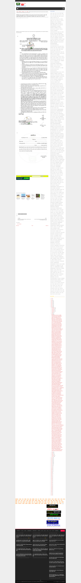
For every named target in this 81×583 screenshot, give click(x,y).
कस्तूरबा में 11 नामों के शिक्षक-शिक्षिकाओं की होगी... (56, 430)
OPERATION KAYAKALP (53, 186)
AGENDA (56, 23)
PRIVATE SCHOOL (52, 206)
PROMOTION (57, 206)
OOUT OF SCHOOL (52, 185)
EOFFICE (61, 103)
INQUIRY (56, 136)
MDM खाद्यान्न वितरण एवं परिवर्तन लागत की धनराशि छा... (57, 428)
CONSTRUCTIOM (62, 76)
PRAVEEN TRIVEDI (52, 202)
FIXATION (55, 113)
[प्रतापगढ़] (37, 500)
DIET (53, 89)
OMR (62, 182)
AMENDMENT (52, 27)
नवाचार (51, 289)
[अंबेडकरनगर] (18, 499)
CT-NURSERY (56, 80)
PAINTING (58, 189)
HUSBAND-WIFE (62, 129)
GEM (51, 116)
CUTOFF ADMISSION (53, 83)
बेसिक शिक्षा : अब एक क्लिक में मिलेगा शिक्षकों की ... (56, 332)
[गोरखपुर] (17, 500)
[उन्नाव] (37, 499)
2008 (51, 469)
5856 (60, 14)
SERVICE (55, 238)
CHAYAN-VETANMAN (52, 63)
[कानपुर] (47, 499)
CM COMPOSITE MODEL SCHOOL (54, 69)
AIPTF (58, 24)
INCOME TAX (61, 133)
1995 (51, 483)
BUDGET (51, 53)
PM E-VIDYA (60, 195)
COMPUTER (57, 76)
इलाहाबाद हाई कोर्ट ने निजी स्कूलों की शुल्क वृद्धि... (56, 370)
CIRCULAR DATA (52, 67)
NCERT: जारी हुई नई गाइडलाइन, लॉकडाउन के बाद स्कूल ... (57, 400)
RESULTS (61, 219)
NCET (53, 175)
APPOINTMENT (60, 33)
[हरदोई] (61, 503)
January (53, 456)
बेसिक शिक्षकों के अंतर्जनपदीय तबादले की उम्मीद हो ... (57, 335)
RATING (63, 212)
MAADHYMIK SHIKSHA (53, 153)
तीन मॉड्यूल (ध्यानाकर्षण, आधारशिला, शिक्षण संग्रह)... (57, 339)
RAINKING (51, 212)
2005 (51, 472)
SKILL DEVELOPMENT (59, 248)
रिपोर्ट (60, 292)
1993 (51, 484)
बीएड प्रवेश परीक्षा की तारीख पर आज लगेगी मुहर (56, 411)
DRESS (62, 93)
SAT (57, 226)
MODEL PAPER (54, 169)
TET (55, 265)
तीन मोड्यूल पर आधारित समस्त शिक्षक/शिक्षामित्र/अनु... (57, 382)
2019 (51, 457)
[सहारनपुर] (43, 503)
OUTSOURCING (52, 189)
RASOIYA (60, 212)
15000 (55, 13)
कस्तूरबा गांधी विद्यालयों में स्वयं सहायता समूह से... (56, 442)
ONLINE (51, 183)
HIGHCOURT (52, 126)
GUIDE (63, 119)
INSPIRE (62, 136)
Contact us (63, 530)
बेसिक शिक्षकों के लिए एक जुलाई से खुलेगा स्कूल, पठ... (57, 336)
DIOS (51, 90)
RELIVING (58, 216)
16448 (58, 13)
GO (25, 11)
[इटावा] (31, 499)
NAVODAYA (61, 172)
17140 (60, 13)
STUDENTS (55, 255)
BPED (54, 50)
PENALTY (57, 192)
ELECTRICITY (58, 100)
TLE (60, 265)
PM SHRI (62, 196)
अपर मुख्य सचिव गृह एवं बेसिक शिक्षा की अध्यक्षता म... (57, 338)
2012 (51, 465)
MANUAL (54, 159)
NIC (57, 176)
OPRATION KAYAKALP (59, 186)
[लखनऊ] (17, 503)
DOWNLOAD (55, 93)
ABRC (25, 530)
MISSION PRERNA (58, 166)
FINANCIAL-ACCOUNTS (53, 110)
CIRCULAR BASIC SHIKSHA (57, 66)
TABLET (53, 259)
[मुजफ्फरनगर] (50, 502)
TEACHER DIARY (59, 259)
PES (57, 193)
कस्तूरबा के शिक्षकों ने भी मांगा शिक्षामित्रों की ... (56, 381)
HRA (57, 129)
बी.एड (61, 291)
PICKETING (62, 193)
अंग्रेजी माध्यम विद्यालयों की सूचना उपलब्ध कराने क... (57, 427)
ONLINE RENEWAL (55, 183)
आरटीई (61, 285)
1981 (51, 490)
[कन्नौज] (44, 499)
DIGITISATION (59, 89)
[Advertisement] (32, 25)
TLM (62, 265)
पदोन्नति (53, 289)
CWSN (57, 83)
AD (59, 20)
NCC (62, 173)
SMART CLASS (58, 249)
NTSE (51, 182)
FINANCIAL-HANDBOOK (60, 110)
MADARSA (58, 153)
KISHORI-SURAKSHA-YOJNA (56, 146)
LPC (57, 152)
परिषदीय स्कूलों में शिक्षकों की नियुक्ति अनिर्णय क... (56, 448)
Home (17, 11)
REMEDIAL (61, 216)
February (53, 455)
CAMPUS (57, 57)
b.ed (53, 40)
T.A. (63, 258)
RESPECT (56, 219)
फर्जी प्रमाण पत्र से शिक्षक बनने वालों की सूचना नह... (57, 443)
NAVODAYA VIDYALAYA (53, 173)
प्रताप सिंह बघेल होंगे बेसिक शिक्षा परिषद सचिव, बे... (56, 333)
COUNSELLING (60, 79)
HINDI (62, 126)
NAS (56, 172)
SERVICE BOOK (58, 238)
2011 (51, 466)
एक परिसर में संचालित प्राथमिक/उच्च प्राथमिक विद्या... (57, 321)
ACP (53, 20)
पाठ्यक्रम (59, 289)
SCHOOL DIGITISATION (60, 229)
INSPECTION (59, 136)
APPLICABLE (51, 33)
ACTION (58, 20)
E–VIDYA (55, 96)
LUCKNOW (59, 152)
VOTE (55, 282)
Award (39, 530)
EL (63, 99)
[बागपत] (22, 502)
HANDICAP (55, 120)
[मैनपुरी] (58, 502)
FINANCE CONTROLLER (60, 109)
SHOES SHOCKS (58, 246)
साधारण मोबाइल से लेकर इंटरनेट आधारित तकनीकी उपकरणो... (58, 395)
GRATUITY (51, 119)
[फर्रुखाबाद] (43, 500)
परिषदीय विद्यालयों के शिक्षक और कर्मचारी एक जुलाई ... (57, 324)
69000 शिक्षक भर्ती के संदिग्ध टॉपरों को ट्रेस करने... (57, 412)
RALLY (54, 212)
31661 (53, 14)
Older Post (47, 225)
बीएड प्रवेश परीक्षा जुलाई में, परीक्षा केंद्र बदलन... (56, 433)
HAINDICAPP (52, 120)
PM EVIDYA (55, 196)
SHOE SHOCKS (52, 245)
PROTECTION (61, 209)
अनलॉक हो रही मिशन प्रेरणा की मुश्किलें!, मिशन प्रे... (57, 435)
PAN (63, 189)
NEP (61, 175)
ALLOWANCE (58, 26)
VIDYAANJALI (59, 278)
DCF (52, 86)
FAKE (63, 106)
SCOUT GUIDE (62, 232)
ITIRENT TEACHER (60, 143)
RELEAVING (51, 216)
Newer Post (17, 225)
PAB (55, 189)
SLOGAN (51, 249)
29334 (62, 13)
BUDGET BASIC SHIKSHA (56, 53)
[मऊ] (35, 502)
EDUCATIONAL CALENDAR (53, 99)
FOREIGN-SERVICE (61, 113)
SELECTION (51, 236)
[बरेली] (54, 500)
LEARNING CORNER (52, 149)
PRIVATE (62, 205)
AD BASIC (62, 20)
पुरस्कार (61, 289)
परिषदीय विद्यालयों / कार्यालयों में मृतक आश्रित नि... (56, 364)
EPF (62, 103)
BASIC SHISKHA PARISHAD (53, 46)
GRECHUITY (55, 119)
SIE (62, 246)
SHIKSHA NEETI (60, 239)
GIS (56, 116)
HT (58, 129)
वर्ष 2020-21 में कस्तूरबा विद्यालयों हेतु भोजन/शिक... (57, 355)
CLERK (62, 67)
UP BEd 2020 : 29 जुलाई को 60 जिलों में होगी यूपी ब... (57, 398)
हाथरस (63, 503)
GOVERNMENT (61, 116)
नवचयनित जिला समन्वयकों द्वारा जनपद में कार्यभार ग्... (57, 419)
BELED (54, 47)
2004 (51, 473)
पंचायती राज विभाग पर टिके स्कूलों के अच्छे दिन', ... (56, 353)
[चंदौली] (20, 500)
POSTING (61, 199)
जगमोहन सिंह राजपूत (52, 288)
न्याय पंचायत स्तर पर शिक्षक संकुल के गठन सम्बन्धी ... (57, 372)
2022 (51, 304)
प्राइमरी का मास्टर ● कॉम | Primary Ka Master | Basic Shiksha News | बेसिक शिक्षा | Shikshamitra (32, 581)
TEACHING (51, 262)
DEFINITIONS (61, 86)
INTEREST (61, 140)
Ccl (50, 530)
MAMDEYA (56, 156)
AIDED (51, 24)
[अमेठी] (23, 499)
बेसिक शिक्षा (54, 292)
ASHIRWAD (56, 36)
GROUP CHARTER (59, 119)
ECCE (58, 96)
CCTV (52, 60)
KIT (60, 146)
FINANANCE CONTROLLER (53, 109)
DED (54, 86)
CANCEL (60, 57)
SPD (50, 252)
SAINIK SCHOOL (55, 222)
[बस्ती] (62, 500)
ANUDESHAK (55, 30)
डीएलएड (56, 288)
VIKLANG (62, 279)
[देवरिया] (31, 500)
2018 (51, 458)
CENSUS (59, 60)
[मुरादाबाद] (53, 502)
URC (60, 272)
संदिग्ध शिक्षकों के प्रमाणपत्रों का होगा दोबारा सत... (56, 445)
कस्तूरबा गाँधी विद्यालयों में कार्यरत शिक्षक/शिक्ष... (56, 384)
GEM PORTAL (53, 116)
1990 (51, 486)
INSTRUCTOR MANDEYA (53, 139)
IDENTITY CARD (61, 130)
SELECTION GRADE (56, 236)
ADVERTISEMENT (52, 23)
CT (54, 80)
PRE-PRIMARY (61, 202)
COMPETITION (60, 73)
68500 (55, 16)
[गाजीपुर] (62, 499)
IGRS (55, 132)
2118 (51, 298)
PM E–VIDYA (51, 196)
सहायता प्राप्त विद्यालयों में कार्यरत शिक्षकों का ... (56, 356)
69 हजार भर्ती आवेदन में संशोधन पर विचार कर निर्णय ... (57, 434)
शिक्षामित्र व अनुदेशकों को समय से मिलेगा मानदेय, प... (57, 352)
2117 (51, 299)
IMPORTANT (52, 133)
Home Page (18, 530)
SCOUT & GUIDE (52, 232)
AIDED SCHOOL (55, 24)
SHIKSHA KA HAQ (55, 239)
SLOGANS (54, 249)
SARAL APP (55, 226)
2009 (51, 468)
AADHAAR (62, 16)
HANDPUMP (56, 122)
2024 (51, 302)
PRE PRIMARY (57, 202)
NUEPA (55, 182)
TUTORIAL (55, 269)
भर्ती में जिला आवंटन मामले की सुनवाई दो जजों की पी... (57, 432)
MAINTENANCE (52, 156)
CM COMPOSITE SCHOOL (53, 70)
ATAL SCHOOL (52, 37)
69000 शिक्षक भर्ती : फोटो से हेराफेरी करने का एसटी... (57, 413)
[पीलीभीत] (34, 500)
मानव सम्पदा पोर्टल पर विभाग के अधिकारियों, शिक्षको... (57, 316)
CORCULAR (51, 79)
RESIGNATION (52, 219)
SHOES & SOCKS (57, 245)
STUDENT (51, 255)
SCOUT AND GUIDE (57, 232)
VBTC (57, 275)
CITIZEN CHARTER (57, 67)
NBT (60, 173)
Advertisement (29, 530)
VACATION (55, 275)
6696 (51, 16)
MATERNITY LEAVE (62, 159)
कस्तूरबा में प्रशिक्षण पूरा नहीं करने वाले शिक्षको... (56, 379)
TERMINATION (52, 265)
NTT (53, 182)
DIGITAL (56, 89)
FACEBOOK (61, 106)
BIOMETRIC (59, 47)
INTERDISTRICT (57, 140)
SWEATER (58, 258)
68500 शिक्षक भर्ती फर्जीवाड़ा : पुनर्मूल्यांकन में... (56, 396)
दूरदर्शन (58, 288)
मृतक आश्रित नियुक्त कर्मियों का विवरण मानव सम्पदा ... (57, 354)
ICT (50, 130)
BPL (56, 50)
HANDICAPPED (52, 122)
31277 (51, 14)
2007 (51, 470)
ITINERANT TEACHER (54, 143)
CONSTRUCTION (52, 77)
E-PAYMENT (51, 96)
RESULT (58, 219)
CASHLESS (63, 57)
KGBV (51, 146)
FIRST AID (51, 113)
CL (60, 67)
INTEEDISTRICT (52, 140)
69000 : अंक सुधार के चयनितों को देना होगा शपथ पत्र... (57, 397)
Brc (44, 530)
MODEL (51, 169)
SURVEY (51, 258)
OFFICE (60, 182)
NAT (58, 172)
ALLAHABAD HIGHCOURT (53, 26)
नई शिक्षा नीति (61, 288)
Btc (47, 530)
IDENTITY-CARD (52, 132)
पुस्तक (63, 289)
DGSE (51, 89)
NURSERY (58, 182)
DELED (51, 87)
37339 (58, 14)
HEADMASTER (60, 122)
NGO (56, 176)
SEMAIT (60, 236)
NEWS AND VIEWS (52, 176)
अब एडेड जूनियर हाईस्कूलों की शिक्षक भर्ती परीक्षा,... (56, 402)
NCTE (58, 175)
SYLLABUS (61, 258)
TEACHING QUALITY (56, 262)
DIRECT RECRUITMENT (59, 90)
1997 (51, 481)
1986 (51, 488)
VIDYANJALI (59, 279)
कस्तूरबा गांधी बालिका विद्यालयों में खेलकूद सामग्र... (56, 383)
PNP (53, 199)
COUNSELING (55, 79)
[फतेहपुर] (40, 500)
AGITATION (59, 23)
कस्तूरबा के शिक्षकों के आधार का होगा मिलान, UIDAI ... (57, 399)
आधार (56, 285)
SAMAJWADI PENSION (53, 225)
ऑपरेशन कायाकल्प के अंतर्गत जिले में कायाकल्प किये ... (57, 319)
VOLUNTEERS (52, 282)
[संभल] (40, 503)
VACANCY (51, 275)
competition (55, 73)
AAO (58, 17)
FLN (57, 113)
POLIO (58, 199)
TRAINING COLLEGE (52, 268)
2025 (51, 301)
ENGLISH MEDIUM (52, 103)
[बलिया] (60, 500)
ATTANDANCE (60, 37)
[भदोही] (33, 502)
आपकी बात (59, 285)
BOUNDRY (51, 50)
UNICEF (60, 269)
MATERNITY (57, 159)
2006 (51, 471)
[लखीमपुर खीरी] (21, 503)
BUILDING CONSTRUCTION (53, 56)
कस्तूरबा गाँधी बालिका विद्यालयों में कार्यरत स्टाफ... (56, 348)
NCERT (51, 175)
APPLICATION (56, 33)
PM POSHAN (59, 196)
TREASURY (51, 269)
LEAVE (62, 149)
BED (62, 46)
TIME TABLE (58, 265)
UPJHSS (51, 272)
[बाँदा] (19, 502)
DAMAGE (61, 83)
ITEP (51, 143)
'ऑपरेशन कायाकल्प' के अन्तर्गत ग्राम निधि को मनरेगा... (57, 320)
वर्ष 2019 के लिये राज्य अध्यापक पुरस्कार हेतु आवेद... (57, 323)
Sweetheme (63, 581)
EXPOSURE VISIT (57, 106)
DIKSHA (63, 89)
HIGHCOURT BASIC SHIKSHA (57, 126)
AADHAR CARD (55, 17)
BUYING (63, 56)
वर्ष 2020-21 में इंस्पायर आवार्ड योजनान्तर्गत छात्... (56, 322)
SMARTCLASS (62, 249)
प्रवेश (55, 291)
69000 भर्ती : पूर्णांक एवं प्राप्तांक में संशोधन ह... (56, 403)
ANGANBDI (59, 27)
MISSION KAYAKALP (52, 166)
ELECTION (51, 100)
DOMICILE (51, 93)
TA (50, 259)
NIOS (59, 176)
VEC (60, 275)
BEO (56, 47)
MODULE (58, 169)
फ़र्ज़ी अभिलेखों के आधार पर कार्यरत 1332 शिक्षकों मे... (57, 388)
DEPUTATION (58, 87)
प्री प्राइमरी (57, 291)
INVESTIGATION (59, 142)
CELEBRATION (56, 60)
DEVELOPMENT (62, 87)
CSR (52, 80)
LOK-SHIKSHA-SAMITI (53, 152)
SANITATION (62, 225)
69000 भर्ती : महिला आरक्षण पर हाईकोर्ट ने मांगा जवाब (57, 444)
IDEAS (57, 130)
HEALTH (51, 123)
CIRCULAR (23, 11)
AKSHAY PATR (61, 24)
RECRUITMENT (55, 215)
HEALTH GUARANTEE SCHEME (56, 123)
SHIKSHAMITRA (52, 242)
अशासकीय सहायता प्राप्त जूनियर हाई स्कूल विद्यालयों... (57, 450)
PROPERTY (58, 209)
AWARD (51, 40)
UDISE (58, 269)
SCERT (61, 226)
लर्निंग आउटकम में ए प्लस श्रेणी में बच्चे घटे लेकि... (56, 415)
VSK (56, 282)
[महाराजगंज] (41, 502)
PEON (63, 192)
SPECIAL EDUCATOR (54, 252)
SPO (58, 252)
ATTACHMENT (56, 37)
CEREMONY (62, 60)
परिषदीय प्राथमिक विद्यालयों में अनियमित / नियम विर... (57, 446)
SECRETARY (56, 235)
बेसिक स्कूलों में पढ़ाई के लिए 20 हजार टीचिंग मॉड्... (56, 431)
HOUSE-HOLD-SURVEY (53, 129)
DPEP (60, 93)
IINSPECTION (58, 132)
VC (59, 275)
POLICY (56, 199)
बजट (59, 291)
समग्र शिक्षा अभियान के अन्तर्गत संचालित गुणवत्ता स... (57, 347)
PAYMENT (51, 192)
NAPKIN (54, 172)
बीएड (63, 291)
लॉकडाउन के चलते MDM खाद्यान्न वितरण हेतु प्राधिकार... (57, 371)
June (52, 314)
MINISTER (60, 163)
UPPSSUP (54, 272)
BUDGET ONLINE (62, 53)
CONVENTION (60, 77)
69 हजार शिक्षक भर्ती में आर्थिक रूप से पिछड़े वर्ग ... (56, 380)
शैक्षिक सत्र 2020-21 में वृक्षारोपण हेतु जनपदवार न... (57, 318)
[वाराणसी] (27, 503)
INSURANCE (58, 139)
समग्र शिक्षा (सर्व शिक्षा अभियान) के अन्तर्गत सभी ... (56, 350)
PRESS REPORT (52, 205)
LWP (62, 152)
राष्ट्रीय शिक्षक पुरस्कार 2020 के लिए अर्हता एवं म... (56, 417)
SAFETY (51, 222)
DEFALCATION (57, 86)
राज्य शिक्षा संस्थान (57, 292)
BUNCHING (59, 56)
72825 (59, 16)
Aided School (34, 530)
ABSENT (51, 20)
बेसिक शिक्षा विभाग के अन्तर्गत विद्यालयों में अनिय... (56, 337)
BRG (59, 50)
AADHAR (20, 11)
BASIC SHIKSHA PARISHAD (53, 43)
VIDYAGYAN (62, 278)
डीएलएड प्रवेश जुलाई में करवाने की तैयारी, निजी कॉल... (57, 401)
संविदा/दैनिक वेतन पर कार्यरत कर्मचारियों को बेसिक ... (57, 365)
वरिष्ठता (62, 292)
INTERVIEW (55, 142)
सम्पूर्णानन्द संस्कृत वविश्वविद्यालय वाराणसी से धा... (56, 317)
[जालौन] (28, 500)
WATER (59, 282)
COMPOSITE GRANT (52, 76)
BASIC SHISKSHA (60, 46)
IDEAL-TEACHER (54, 130)
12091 (51, 13)
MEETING (61, 162)
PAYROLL (55, 192)
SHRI (60, 246)
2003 (51, 474)
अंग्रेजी (51, 285)
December (53, 307)
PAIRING (61, 189)
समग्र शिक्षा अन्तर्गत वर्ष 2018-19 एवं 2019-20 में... (57, 340)
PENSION (60, 192)
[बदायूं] (52, 500)
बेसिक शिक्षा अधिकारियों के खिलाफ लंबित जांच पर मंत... (57, 367)
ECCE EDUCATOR (62, 96)
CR (62, 79)
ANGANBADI (56, 27)
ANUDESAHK (51, 30)
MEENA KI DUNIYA (52, 162)
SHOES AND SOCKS (52, 246)
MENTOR (51, 163)
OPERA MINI (57, 185)
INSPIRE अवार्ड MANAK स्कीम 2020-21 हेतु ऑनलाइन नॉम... (58, 387)
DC (50, 86)
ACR (55, 20)
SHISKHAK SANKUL (57, 242)
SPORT (60, 252)
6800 (53, 16)
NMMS (55, 179)
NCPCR (56, 175)
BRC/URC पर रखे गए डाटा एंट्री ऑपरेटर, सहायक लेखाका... (57, 385)
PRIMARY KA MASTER (57, 205)
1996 (51, 482)
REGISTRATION (60, 215)
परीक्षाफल (56, 289)
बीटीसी (51, 292)
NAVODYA (58, 173)
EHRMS (62, 99)
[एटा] (39, 499)
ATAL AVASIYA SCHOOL (61, 36)
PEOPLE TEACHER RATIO (53, 193)
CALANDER (54, 57)
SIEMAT (51, 248)
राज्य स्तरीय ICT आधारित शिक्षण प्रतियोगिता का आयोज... (57, 449)
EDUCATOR (59, 99)
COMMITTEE (52, 73)
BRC (57, 50)
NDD (60, 175)
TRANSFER (62, 268)
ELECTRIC (55, 100)
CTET (59, 80)
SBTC (59, 226)
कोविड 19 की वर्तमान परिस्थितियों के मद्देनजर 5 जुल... (57, 363)
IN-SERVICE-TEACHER (56, 133)
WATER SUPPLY (62, 282)
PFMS (59, 193)
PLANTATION (55, 195)
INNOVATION (52, 136)
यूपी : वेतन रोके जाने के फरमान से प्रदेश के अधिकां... (57, 418)
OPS (63, 186)
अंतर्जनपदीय (54, 285)
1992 (51, 485)
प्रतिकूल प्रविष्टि (52, 291)
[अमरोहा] (21, 499)
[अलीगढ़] (26, 499)
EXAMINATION (52, 106)
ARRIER (51, 36)
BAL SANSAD (58, 40)
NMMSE (57, 179)
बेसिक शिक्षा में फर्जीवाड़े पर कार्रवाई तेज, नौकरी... (56, 334)
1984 (51, 489)
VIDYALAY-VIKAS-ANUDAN (53, 279)
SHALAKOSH (62, 238)
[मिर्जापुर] (46, 502)
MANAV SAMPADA (60, 156)
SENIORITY (51, 238)
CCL (50, 60)
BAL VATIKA (62, 40)
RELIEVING (55, 216)
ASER (53, 36)
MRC (60, 169)
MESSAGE (57, 163)
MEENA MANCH (57, 162)
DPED (58, 93)
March (52, 454)
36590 (55, 14)
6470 (63, 14)
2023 (51, 303)
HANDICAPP (59, 120)
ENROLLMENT (57, 103)
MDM (27, 11)
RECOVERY (51, 215)
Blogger (58, 581)
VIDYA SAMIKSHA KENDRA (53, 278)
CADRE (51, 57)
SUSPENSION (54, 258)
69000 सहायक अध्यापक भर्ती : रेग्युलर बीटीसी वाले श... (57, 369)
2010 (51, 467)
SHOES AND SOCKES (61, 245)
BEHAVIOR (51, 47)
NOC (62, 179)
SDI (54, 235)
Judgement (56, 530)
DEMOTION (54, 87)
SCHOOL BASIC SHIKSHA (53, 229)
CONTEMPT (56, 77)
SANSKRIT (51, 226)
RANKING (57, 212)
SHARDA (51, 239)
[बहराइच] (17, 502)
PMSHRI (51, 199)
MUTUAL (51, 172)
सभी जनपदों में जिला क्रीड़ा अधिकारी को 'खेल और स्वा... (57, 386)
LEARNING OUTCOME (58, 149)
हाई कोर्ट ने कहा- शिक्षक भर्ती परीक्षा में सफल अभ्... (56, 416)
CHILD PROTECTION (58, 63)
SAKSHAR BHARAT (60, 222)
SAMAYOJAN (58, 225)
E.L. (57, 96)
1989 (51, 487)
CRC (50, 80)
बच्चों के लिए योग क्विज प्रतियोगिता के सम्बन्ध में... (56, 414)
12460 (53, 13)
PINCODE (51, 195)
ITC (62, 142)
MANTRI (51, 159)
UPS (56, 272)
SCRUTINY (51, 235)
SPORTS (63, 252)
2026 (51, 300)
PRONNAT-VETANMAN (53, 209)
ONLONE (59, 183)
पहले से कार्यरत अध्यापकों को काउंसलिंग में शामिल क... (57, 368)
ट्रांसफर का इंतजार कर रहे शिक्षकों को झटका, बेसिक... (57, 351)
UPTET (58, 272)
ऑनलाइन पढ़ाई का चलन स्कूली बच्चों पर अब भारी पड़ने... (57, 447)
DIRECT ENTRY (54, 90)
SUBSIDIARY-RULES (59, 255)
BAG (55, 40)
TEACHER (55, 259)
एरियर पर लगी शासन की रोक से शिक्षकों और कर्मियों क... (57, 429)
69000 (57, 16)
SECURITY (60, 235)
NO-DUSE (60, 179)
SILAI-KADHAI (55, 248)
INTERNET (51, 142)
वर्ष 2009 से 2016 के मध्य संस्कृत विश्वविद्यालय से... (57, 366)
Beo (42, 530)
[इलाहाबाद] (34, 499)
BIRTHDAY (62, 47)
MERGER (54, 163)
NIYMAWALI (51, 179)
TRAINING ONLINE (58, 268)
